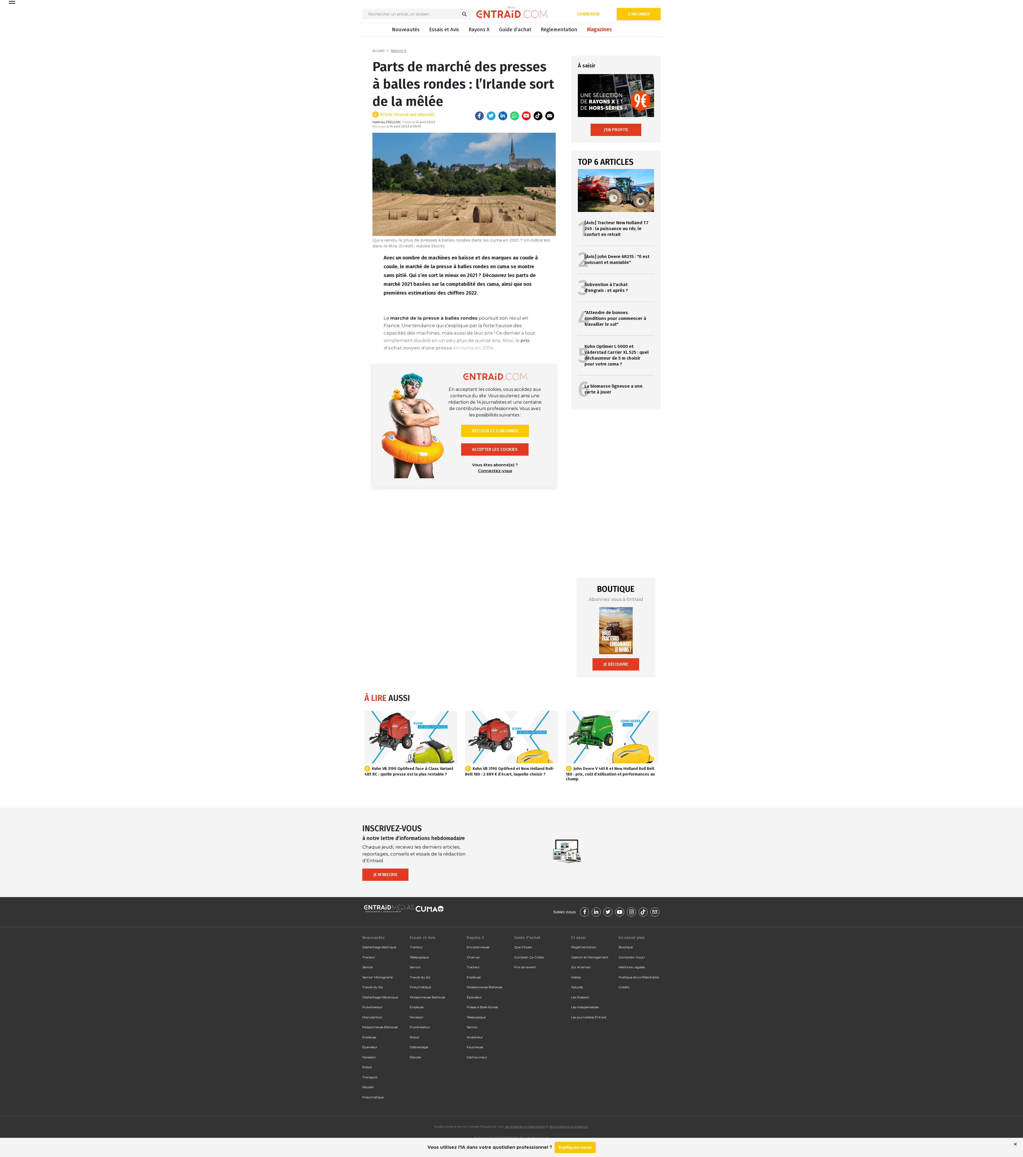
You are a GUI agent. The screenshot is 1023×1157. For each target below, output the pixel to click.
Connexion (588, 14)
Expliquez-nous (575, 1147)
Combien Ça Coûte (529, 957)
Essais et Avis (444, 29)
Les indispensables (585, 1007)
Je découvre (615, 664)
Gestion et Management (589, 957)
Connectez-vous (495, 470)
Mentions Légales (632, 967)
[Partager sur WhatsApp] (514, 115)
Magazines (599, 29)
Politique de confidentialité (639, 977)
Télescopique (419, 957)
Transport (369, 1077)
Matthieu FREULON (386, 122)
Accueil (378, 51)
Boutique (626, 947)
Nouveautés (406, 29)
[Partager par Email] (549, 115)
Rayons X (479, 29)
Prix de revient (525, 967)
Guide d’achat (515, 29)
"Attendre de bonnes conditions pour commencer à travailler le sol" (615, 318)
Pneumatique (373, 1097)
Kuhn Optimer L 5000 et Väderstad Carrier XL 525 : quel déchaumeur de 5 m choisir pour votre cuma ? (616, 355)
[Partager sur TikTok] (538, 115)
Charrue (473, 957)
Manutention (372, 1017)
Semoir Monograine (377, 977)
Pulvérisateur (372, 1007)
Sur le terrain (581, 967)
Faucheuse (475, 1047)
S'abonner (639, 14)
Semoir (367, 967)
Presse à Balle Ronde (482, 1007)
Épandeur (369, 1047)
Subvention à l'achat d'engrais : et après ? (606, 287)
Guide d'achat (527, 937)
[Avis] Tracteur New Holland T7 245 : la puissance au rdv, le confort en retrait (616, 228)
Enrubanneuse (478, 947)
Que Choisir (523, 947)
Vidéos (576, 977)
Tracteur (368, 957)
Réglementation (559, 29)
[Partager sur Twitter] (491, 115)
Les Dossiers (580, 997)
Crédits (624, 987)
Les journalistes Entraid (588, 1017)
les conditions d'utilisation (568, 1126)
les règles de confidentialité (525, 1126)
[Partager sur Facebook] (479, 115)
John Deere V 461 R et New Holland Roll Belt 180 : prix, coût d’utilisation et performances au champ (610, 773)
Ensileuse (369, 1037)
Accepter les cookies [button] (495, 449)
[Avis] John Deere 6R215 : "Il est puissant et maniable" (616, 259)
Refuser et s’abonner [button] (495, 430)
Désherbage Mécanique (380, 997)
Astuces (577, 987)
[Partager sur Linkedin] (502, 115)
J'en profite (616, 129)
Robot (367, 1067)
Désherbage (419, 1047)
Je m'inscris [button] (385, 874)
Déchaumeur (477, 1057)
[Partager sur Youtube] (526, 115)
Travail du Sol (372, 987)
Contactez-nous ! (632, 957)
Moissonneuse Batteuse (380, 1027)
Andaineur (475, 1037)
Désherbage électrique (379, 947)
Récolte (368, 1087)
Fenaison (369, 1057)
